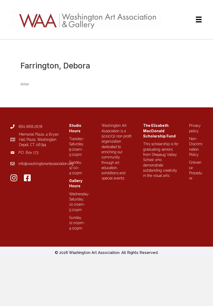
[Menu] (199, 19)
